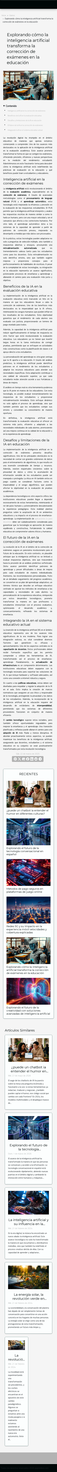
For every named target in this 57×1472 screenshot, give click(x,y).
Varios (12, 15)
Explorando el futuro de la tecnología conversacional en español (24, 851)
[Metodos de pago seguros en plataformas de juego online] (28, 872)
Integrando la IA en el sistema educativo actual (25, 130)
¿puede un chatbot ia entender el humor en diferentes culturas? (27, 812)
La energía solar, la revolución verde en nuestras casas (28, 1298)
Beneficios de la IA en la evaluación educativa (24, 115)
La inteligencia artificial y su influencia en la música (28, 1224)
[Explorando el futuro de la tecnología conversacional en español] (28, 831)
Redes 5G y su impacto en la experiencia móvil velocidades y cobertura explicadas (26, 929)
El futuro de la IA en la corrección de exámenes (25, 125)
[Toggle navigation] (5, 4)
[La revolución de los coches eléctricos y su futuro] (16, 1345)
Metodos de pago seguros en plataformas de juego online (24, 890)
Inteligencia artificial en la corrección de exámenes (26, 110)
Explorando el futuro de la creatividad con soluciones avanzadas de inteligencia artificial (28, 1010)
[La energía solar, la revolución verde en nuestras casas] (28, 1277)
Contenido (11, 106)
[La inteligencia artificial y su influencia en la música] (28, 1202)
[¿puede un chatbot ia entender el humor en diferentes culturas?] (28, 794)
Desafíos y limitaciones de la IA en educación (24, 120)
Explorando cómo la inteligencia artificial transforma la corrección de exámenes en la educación (27, 970)
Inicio (4, 15)
